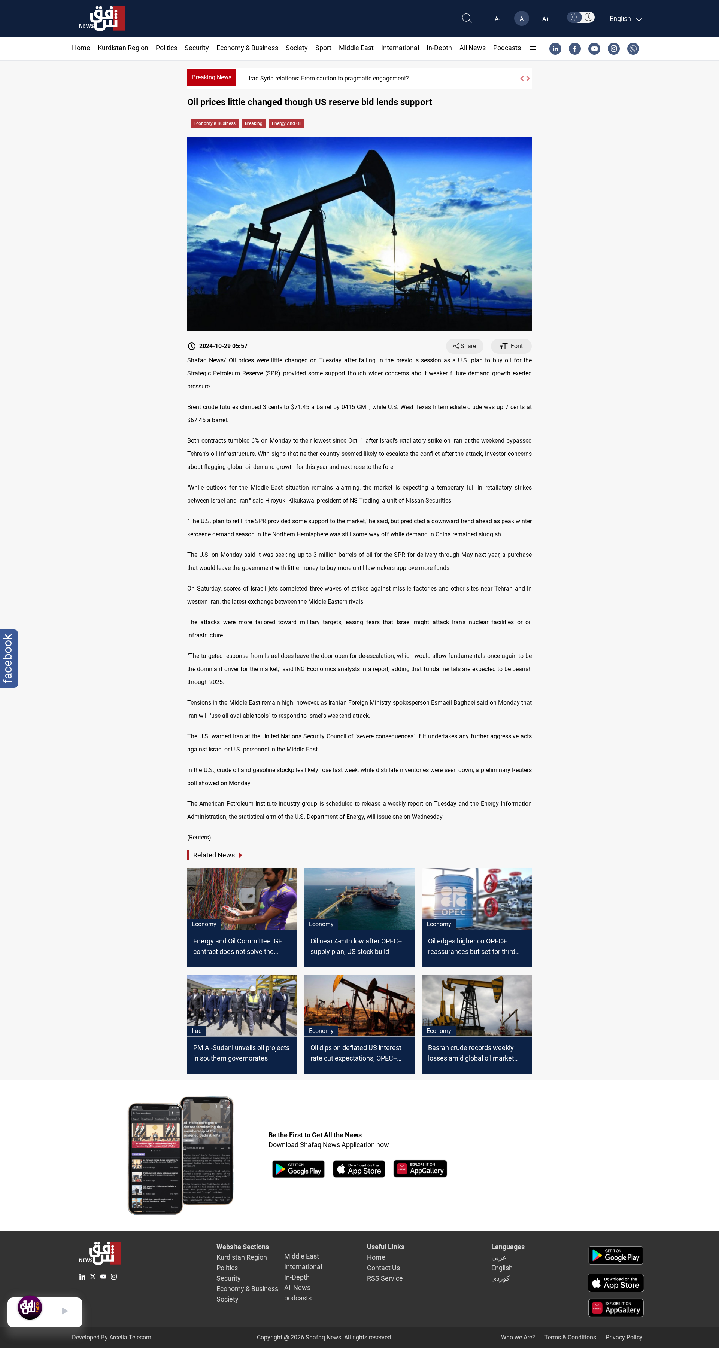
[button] (521, 78)
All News (472, 48)
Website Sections (242, 1247)
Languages (508, 1247)
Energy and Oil (286, 123)
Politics (166, 48)
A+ (545, 18)
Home (81, 48)
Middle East (356, 48)
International (400, 48)
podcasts (507, 48)
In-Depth (439, 48)
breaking (254, 123)
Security (197, 48)
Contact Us (383, 1268)
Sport (323, 48)
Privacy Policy (624, 1337)
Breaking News (211, 77)
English (502, 1268)
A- (497, 18)
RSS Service (385, 1278)
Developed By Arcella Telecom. (112, 1337)
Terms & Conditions (570, 1337)
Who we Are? (518, 1337)
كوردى (500, 1278)
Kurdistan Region (123, 48)
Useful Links (385, 1247)
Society (297, 48)
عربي (499, 1257)
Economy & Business (247, 48)
